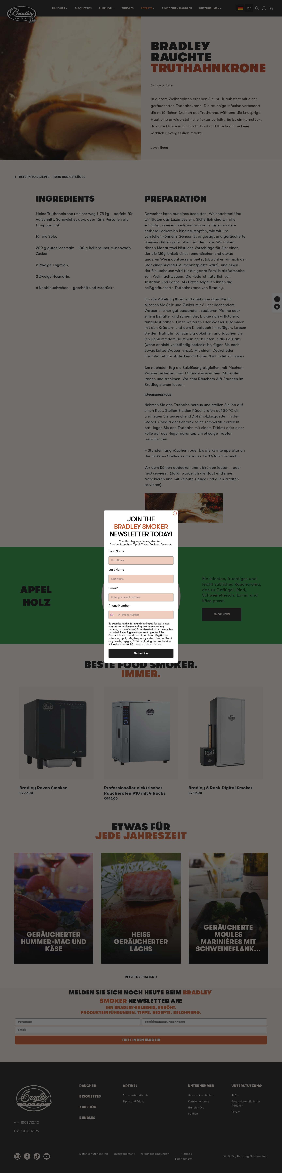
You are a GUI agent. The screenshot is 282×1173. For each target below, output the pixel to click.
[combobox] (114, 615)
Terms (157, 644)
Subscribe (141, 653)
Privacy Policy (142, 644)
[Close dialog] (174, 513)
